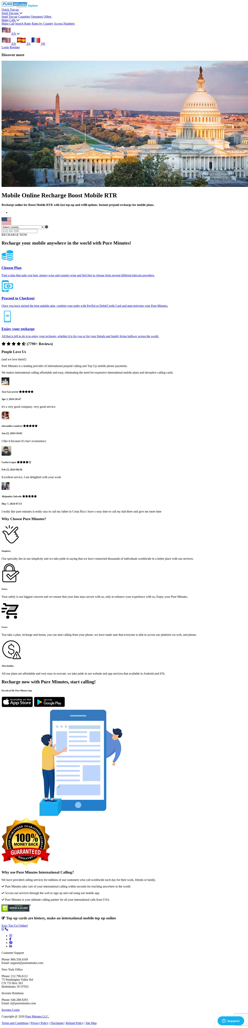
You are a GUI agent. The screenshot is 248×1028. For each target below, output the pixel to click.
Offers (47, 16)
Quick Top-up (10, 9)
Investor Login (11, 1010)
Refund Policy (75, 1023)
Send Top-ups (10, 13)
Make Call (8, 23)
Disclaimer (57, 1023)
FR (42, 43)
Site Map (91, 1023)
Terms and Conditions (15, 1023)
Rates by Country (42, 23)
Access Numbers (64, 23)
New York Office (12, 969)
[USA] (6, 223)
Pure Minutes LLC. (37, 1016)
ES (28, 43)
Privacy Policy (39, 1023)
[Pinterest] (10, 942)
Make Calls (9, 20)
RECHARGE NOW (14, 234)
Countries (24, 16)
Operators (37, 16)
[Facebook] (10, 939)
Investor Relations (13, 993)
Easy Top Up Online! (15, 925)
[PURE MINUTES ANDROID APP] (49, 706)
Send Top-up (9, 16)
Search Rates (23, 23)
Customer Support (13, 952)
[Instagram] (10, 935)
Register (15, 47)
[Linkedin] (10, 946)
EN (14, 33)
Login (5, 47)
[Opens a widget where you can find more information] (230, 1021)
